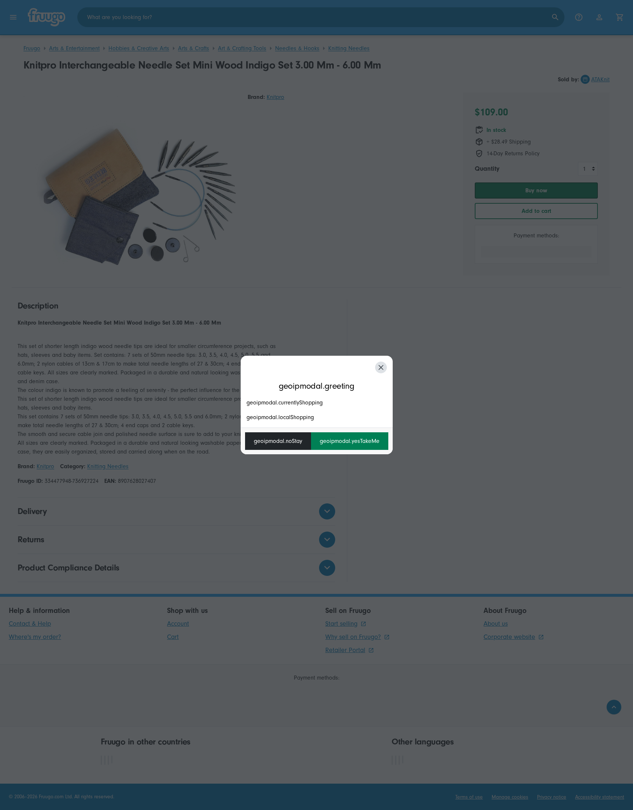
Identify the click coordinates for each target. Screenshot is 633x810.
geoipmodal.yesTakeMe (350, 441)
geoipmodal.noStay (278, 441)
